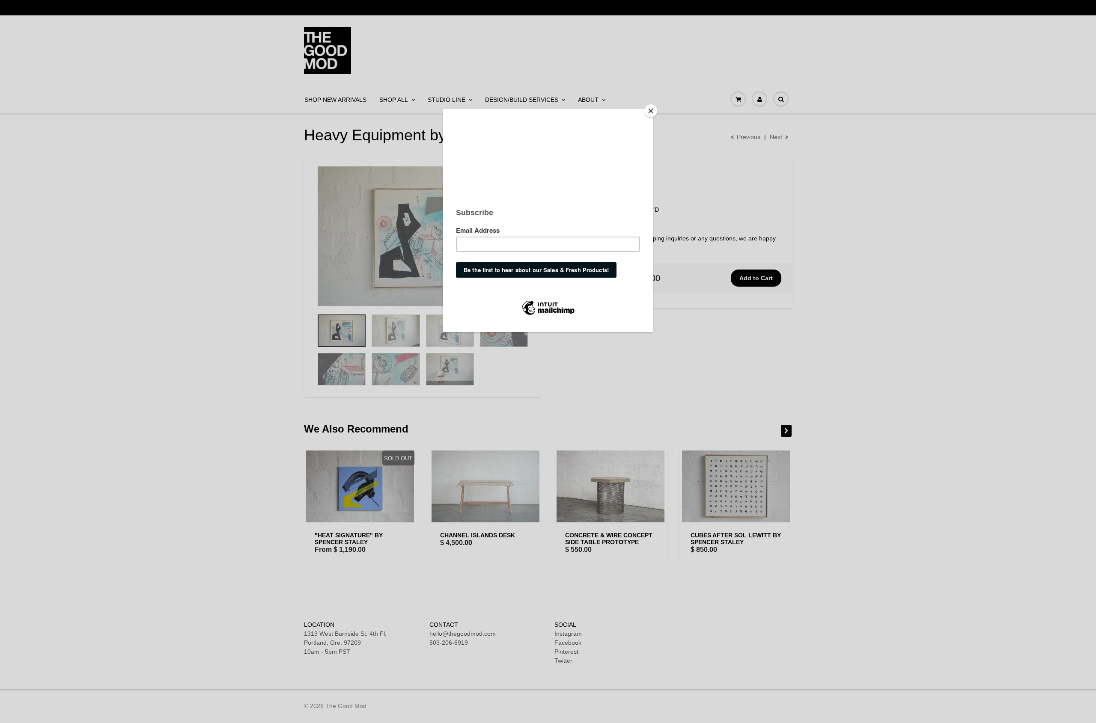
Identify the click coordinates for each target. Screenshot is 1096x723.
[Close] (650, 110)
